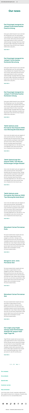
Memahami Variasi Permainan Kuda (14, 228)
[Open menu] (17, 2)
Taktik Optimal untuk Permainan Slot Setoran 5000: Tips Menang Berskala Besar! (14, 195)
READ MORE (7, 49)
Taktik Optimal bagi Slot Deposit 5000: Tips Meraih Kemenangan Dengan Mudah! (14, 161)
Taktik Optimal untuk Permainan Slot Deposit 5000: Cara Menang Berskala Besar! (14, 127)
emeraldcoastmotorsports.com (8, 1)
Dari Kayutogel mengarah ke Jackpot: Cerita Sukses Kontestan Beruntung (14, 60)
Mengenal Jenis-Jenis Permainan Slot (11, 261)
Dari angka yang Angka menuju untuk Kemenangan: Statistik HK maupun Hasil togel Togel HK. (13, 330)
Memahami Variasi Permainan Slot (14, 295)
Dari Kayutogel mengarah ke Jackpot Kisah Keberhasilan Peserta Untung (14, 26)
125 (14, 364)
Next (17, 364)
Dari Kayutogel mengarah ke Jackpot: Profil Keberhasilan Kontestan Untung (14, 94)
